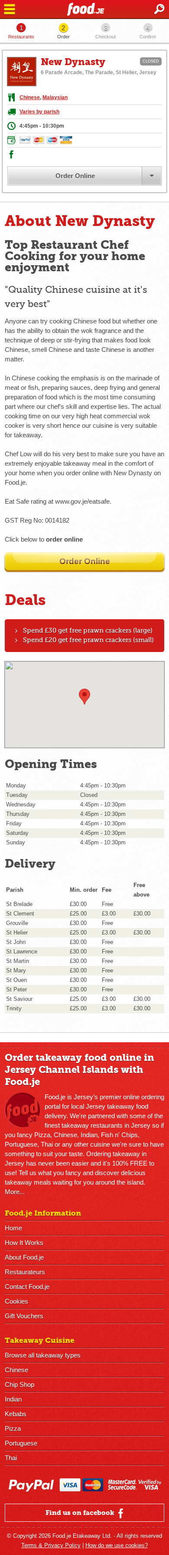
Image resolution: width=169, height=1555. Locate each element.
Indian (13, 1399)
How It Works (24, 1242)
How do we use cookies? (116, 1545)
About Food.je (24, 1257)
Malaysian (55, 97)
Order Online (75, 175)
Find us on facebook (81, 1513)
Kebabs (15, 1413)
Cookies (16, 1301)
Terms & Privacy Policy (51, 1545)
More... (15, 1191)
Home (13, 1228)
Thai (11, 1457)
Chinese (30, 97)
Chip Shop (19, 1384)
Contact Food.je (27, 1286)
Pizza (13, 1428)
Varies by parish (39, 112)
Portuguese (21, 1443)
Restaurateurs (25, 1272)
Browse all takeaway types (43, 1355)
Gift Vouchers (24, 1316)
